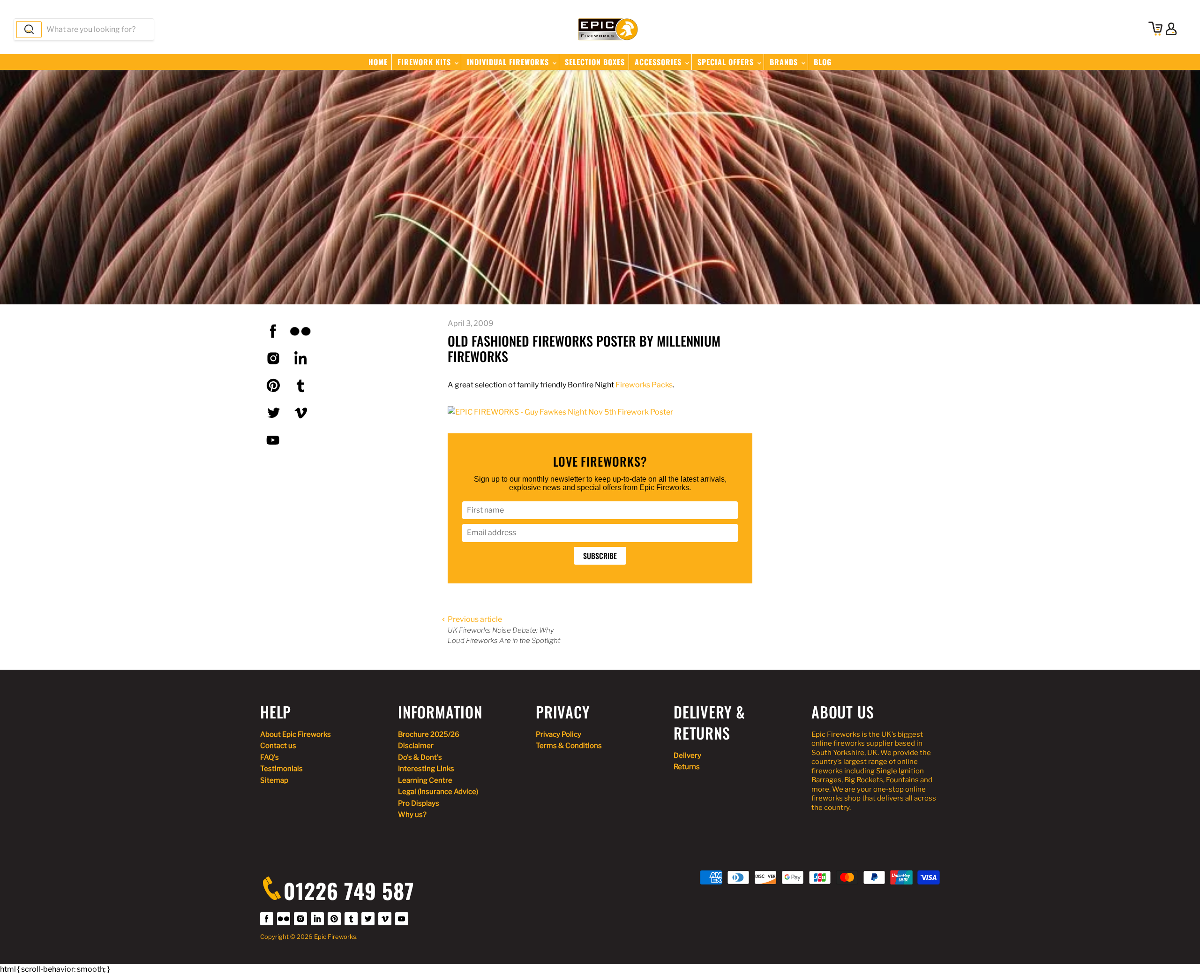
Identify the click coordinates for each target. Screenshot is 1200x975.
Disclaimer (416, 745)
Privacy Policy (558, 734)
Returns (687, 767)
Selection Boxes (595, 62)
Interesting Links (426, 768)
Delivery (687, 755)
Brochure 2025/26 (428, 734)
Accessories (659, 62)
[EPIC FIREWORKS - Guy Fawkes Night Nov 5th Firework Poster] (560, 412)
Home (378, 62)
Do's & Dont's (420, 757)
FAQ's (269, 757)
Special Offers (727, 62)
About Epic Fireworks (295, 734)
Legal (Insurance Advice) (438, 791)
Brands (785, 62)
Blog (823, 62)
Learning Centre (425, 780)
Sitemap (274, 780)
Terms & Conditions (569, 745)
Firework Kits (425, 62)
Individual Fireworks (509, 62)
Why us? (412, 814)
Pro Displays (418, 803)
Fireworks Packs (644, 384)
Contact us (278, 745)
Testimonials (281, 768)
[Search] (29, 29)
